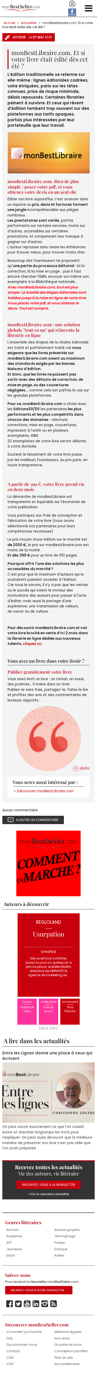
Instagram (45, 1304)
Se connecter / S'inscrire (72, 4)
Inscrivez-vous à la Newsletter (48, 1184)
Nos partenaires (67, 1364)
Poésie (59, 1242)
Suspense (14, 1236)
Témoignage (64, 1236)
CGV (10, 1364)
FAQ (9, 1338)
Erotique (60, 1249)
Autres (59, 1255)
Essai (10, 1255)
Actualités (29, 23)
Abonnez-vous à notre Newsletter (37, 1290)
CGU (10, 1357)
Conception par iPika (71, 1351)
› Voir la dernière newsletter (48, 1194)
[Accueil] (21, 8)
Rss (53, 1304)
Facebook (9, 1304)
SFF (9, 1242)
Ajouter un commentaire (37, 820)
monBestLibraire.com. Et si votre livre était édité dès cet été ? (47, 25)
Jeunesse (13, 1249)
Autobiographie (66, 1230)
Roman (12, 1230)
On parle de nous (67, 1344)
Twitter (18, 1304)
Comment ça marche (24, 1332)
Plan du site (63, 1357)
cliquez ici (31, 643)
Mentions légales (67, 1332)
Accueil (9, 23)
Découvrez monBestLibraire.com (45, 791)
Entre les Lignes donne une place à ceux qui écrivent (47, 1055)
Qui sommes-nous (21, 1344)
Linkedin (36, 1304)
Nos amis (62, 1338)
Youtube (27, 1304)
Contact (13, 1351)
